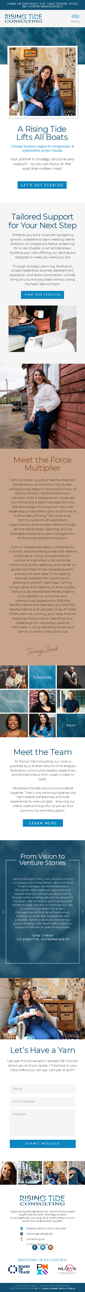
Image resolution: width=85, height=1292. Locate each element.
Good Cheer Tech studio (58, 1288)
